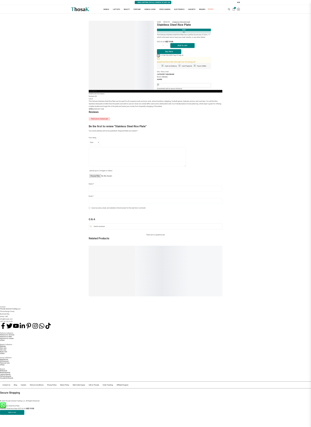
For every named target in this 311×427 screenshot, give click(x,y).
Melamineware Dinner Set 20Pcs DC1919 (158, 271)
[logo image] (80, 9)
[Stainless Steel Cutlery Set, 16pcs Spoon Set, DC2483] (218, 256)
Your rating (92, 138)
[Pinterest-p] (29, 326)
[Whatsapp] (42, 326)
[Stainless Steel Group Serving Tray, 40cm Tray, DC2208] (102, 256)
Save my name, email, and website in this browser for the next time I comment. (118, 208)
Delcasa (165, 77)
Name (91, 184)
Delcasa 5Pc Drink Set (127, 270)
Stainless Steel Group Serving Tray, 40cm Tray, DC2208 (102, 271)
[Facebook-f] (3, 326)
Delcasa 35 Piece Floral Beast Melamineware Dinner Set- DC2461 (189, 271)
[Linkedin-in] (22, 326)
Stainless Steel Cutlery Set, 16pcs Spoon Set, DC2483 (217, 271)
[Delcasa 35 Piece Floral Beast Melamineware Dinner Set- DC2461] (189, 256)
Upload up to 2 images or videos (100, 171)
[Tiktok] (48, 326)
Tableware (169, 74)
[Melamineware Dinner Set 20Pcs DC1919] (160, 256)
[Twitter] (9, 326)
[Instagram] (35, 326)
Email (91, 196)
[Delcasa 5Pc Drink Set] (131, 256)
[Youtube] (16, 326)
